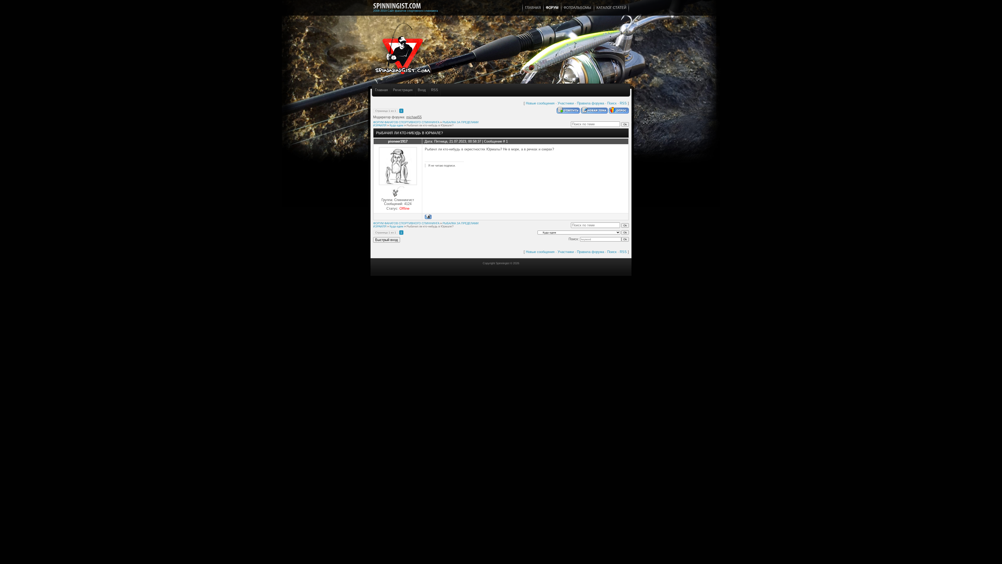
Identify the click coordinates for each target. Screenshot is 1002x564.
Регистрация (403, 90)
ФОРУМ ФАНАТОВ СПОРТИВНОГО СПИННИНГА (406, 122)
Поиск (612, 103)
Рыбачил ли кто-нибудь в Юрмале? (430, 125)
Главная (381, 90)
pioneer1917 (398, 141)
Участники (566, 103)
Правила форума (590, 103)
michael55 (414, 117)
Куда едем (396, 125)
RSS (434, 90)
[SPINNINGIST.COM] (397, 6)
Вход (422, 90)
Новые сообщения (540, 103)
